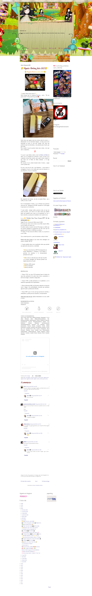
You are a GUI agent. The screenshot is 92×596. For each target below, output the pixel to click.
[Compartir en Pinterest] (40, 375)
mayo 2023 (24, 555)
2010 (22, 583)
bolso (24, 377)
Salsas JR (60, 250)
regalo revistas (23, 378)
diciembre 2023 (25, 510)
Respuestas (27, 393)
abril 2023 (24, 556)
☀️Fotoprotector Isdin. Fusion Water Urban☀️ (30, 527)
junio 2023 (24, 520)
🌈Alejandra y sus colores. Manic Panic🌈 (29, 542)
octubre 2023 (24, 513)
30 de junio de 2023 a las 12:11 (36, 395)
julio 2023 (24, 518)
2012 (22, 580)
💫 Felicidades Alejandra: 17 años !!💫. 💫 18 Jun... (30, 535)
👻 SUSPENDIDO (56, 227)
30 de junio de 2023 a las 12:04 (40, 404)
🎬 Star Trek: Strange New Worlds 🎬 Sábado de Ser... (31, 523)
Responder (25, 391)
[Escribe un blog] (36, 375)
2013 (22, 578)
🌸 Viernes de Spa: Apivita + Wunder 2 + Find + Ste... (31, 553)
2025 (22, 505)
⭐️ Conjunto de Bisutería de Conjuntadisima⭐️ (58, 225)
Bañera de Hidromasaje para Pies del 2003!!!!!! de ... (31, 550)
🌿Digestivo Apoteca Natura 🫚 (27, 524)
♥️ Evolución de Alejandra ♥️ (64, 48)
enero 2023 (24, 561)
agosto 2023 (24, 516)
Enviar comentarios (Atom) (38, 485)
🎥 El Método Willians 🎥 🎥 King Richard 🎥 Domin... (31, 534)
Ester (25, 386)
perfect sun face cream (39, 377)
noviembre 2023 (25, 511)
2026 (22, 503)
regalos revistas (37, 378)
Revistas (38, 95)
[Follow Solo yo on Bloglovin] (23, 497)
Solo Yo (26, 376)
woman (46, 378)
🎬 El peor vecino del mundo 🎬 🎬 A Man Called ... (31, 526)
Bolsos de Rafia (44, 155)
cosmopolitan (28, 377)
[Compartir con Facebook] (39, 375)
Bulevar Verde (61, 244)
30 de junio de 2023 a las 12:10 (36, 415)
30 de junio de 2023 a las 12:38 (36, 433)
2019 (22, 568)
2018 (22, 570)
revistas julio (42, 378)
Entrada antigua (45, 481)
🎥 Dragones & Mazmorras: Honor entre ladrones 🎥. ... (32, 538)
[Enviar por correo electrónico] (35, 375)
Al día (22, 48)
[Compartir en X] (38, 375)
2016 (22, 573)
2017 (22, 572)
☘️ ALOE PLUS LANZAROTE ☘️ (59, 229)
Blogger (49, 587)
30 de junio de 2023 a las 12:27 (35, 424)
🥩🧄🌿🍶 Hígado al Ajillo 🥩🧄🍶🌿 (28, 548)
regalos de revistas (30, 378)
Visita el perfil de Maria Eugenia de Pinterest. (62, 200)
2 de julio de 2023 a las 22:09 (32, 441)
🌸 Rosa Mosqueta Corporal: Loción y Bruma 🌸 (30, 532)
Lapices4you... (61, 236)
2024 (22, 507)
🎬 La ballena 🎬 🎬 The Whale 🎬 (28, 540)
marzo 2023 (24, 558)
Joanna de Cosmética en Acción (29, 404)
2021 (22, 565)
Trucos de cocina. (44, 48)
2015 (22, 575)
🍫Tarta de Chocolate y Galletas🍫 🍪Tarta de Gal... (31, 546)
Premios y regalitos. (35, 48)
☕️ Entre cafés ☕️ (25, 545)
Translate (62, 153)
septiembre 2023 (25, 515)
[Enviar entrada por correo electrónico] (32, 376)
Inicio (36, 481)
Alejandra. (27, 48)
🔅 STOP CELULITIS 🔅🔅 (58, 234)
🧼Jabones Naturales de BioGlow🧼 (28, 551)
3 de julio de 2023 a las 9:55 (36, 449)
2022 (22, 563)
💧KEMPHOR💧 (56, 242)
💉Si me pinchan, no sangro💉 (27, 543)
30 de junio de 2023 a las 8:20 (31, 386)
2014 (22, 577)
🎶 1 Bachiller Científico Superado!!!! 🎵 (29, 529)
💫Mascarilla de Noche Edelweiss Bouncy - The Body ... (31, 537)
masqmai (32, 377)
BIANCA (25, 441)
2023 (22, 508)
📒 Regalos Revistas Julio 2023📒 (28, 521)
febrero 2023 (24, 560)
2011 (22, 582)
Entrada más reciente (26, 481)
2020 (22, 567)
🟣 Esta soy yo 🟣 (52, 48)
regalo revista (46, 377)
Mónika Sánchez (27, 424)
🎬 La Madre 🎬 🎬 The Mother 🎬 (28, 530)
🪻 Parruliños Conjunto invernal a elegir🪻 (61, 231)
